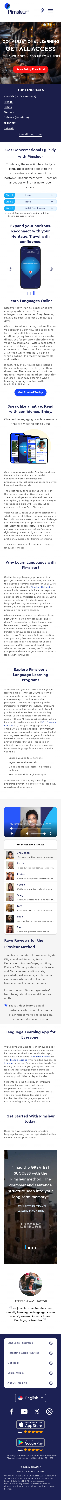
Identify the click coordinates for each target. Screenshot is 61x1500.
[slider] (30, 828)
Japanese (10, 122)
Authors (30, 1471)
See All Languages (30, 134)
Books (40, 1471)
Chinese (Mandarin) (16, 117)
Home (20, 1471)
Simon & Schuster (30, 1467)
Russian (9, 128)
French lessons (18, 1060)
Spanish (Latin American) (20, 96)
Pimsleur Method (40, 587)
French (8, 102)
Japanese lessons (40, 1057)
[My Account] (43, 11)
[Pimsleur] (16, 8)
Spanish (8, 1063)
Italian (8, 107)
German (9, 112)
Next (51, 268)
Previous (10, 268)
